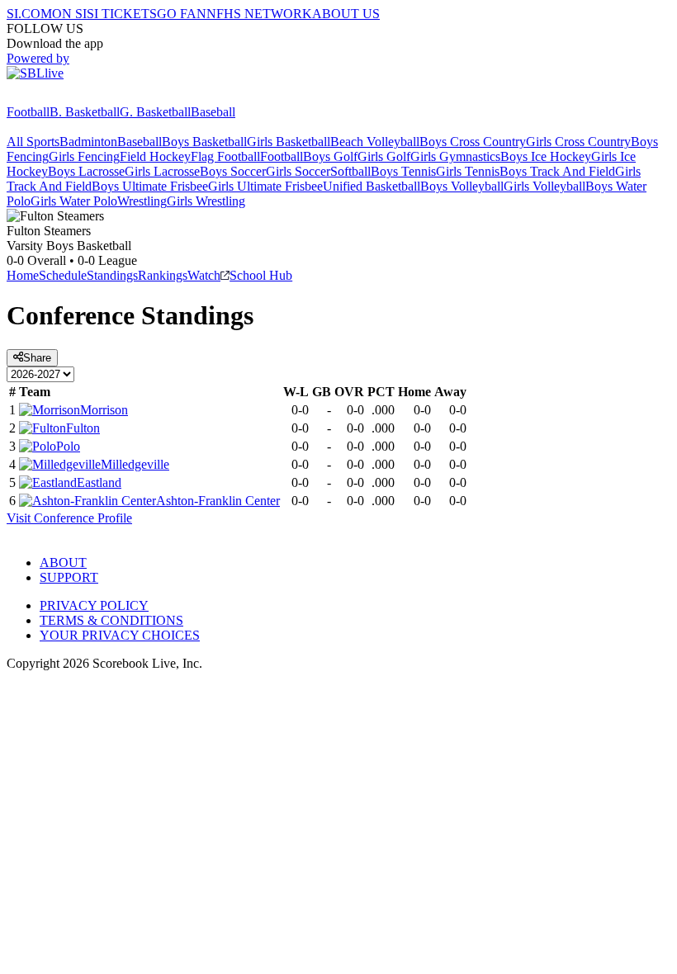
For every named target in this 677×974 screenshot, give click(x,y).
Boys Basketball (204, 142)
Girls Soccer (298, 171)
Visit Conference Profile (69, 518)
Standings (112, 275)
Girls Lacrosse (162, 171)
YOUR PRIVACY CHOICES (120, 635)
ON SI (69, 14)
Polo (68, 446)
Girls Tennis (467, 171)
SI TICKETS (122, 14)
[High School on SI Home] (70, 97)
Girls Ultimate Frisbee (265, 186)
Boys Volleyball (462, 186)
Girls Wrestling (206, 201)
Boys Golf (330, 156)
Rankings (162, 275)
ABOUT (63, 563)
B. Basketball (85, 112)
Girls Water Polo (74, 201)
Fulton (83, 428)
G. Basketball (155, 112)
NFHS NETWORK (259, 14)
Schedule (63, 275)
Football (28, 112)
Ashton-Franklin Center (218, 501)
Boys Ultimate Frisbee (150, 186)
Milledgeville (135, 464)
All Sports (33, 142)
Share (37, 358)
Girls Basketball (288, 142)
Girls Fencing (84, 156)
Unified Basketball (371, 186)
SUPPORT (69, 577)
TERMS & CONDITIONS (111, 620)
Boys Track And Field (557, 171)
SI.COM (29, 14)
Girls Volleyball (544, 186)
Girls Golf (383, 156)
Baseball (213, 112)
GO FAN (181, 14)
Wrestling (142, 201)
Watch (203, 275)
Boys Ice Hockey (545, 156)
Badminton (88, 142)
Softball (350, 171)
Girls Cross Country (578, 142)
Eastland (99, 482)
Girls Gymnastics (455, 156)
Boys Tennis (403, 171)
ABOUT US (346, 14)
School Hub (261, 275)
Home (23, 275)
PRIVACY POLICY (94, 605)
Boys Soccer (233, 171)
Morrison (104, 410)
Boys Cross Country (472, 142)
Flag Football (225, 156)
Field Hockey (155, 156)
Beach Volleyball (374, 142)
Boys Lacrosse (86, 171)
